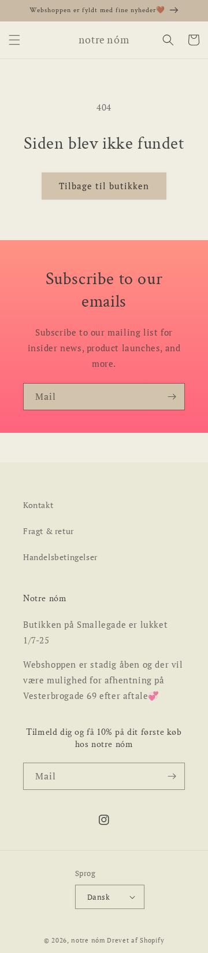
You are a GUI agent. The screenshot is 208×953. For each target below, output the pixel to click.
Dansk (98, 897)
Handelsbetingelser (60, 556)
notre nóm (88, 940)
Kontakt (38, 504)
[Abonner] (171, 396)
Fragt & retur (48, 530)
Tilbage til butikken (104, 186)
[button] (14, 40)
